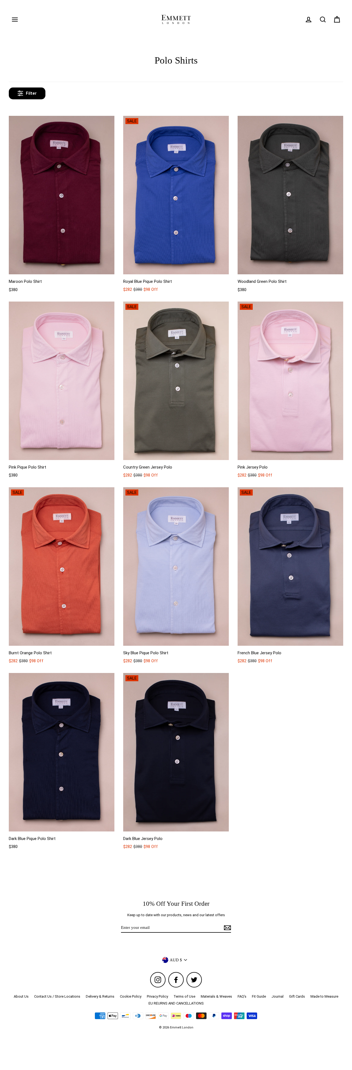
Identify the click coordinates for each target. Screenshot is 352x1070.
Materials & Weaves (216, 996)
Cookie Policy (130, 996)
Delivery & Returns (100, 996)
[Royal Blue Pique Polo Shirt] (176, 195)
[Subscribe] (226, 928)
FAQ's (242, 996)
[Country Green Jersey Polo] (176, 381)
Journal (277, 996)
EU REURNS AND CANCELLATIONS (176, 1003)
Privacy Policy (157, 996)
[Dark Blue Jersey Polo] (176, 752)
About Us (21, 996)
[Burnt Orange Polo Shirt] (61, 566)
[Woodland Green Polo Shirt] (290, 195)
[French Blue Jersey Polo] (290, 566)
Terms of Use (184, 996)
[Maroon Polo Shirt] (61, 195)
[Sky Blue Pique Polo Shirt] (176, 566)
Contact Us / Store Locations (57, 996)
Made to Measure (324, 996)
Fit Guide (259, 996)
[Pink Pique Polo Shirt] (61, 381)
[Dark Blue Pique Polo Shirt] (61, 752)
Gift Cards (297, 996)
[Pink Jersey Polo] (290, 381)
